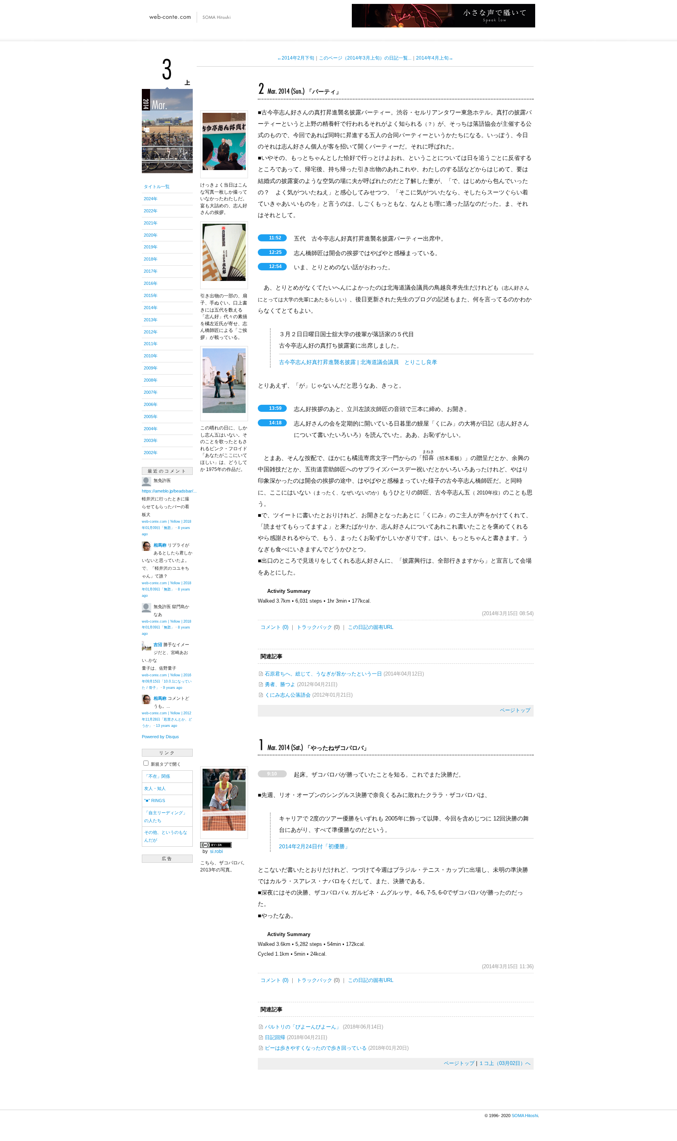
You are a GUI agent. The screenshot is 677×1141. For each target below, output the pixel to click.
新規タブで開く (165, 764)
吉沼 (158, 644)
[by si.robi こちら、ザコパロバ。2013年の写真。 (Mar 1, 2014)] (224, 834)
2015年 (150, 295)
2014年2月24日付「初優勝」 (314, 846)
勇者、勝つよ (280, 684)
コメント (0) (274, 627)
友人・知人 (155, 788)
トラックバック (314, 627)
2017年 (150, 271)
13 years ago (166, 726)
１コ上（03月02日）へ (504, 1063)
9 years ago (172, 688)
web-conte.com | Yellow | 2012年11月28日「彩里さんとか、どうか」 (167, 719)
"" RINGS (154, 800)
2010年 (150, 355)
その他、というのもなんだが (165, 836)
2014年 (150, 307)
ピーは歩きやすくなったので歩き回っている (316, 1048)
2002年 (150, 452)
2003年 (150, 440)
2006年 (150, 404)
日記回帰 (275, 1037)
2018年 (150, 259)
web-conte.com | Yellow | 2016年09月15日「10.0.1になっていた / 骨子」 (167, 681)
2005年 (150, 416)
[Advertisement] (167, 984)
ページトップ (515, 710)
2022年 (150, 210)
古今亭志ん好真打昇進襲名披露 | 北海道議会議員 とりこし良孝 (358, 362)
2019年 (150, 246)
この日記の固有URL (370, 627)
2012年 (150, 332)
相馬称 (160, 545)
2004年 (150, 428)
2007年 (150, 392)
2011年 (150, 343)
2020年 (150, 235)
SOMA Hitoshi (525, 1115)
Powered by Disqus (160, 736)
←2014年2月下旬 (295, 58)
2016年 (150, 283)
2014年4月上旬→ (434, 58)
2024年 (150, 198)
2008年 (150, 380)
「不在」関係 (157, 776)
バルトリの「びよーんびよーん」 (303, 1027)
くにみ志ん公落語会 (288, 695)
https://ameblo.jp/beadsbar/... (169, 491)
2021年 (150, 223)
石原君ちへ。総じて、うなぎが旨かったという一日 (323, 674)
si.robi (216, 851)
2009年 (150, 368)
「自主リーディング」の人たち (165, 816)
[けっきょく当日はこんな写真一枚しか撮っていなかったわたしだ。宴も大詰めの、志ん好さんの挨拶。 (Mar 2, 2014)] (224, 174)
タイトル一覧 (157, 186)
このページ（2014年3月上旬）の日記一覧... (365, 58)
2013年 (150, 319)
